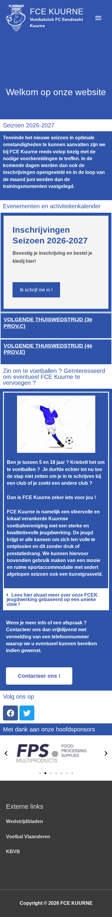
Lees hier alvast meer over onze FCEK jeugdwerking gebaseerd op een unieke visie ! (52, 599)
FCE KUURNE (56, 11)
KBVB (13, 851)
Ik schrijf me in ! (36, 289)
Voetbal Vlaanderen (28, 836)
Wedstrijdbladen (24, 821)
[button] (56, 600)
